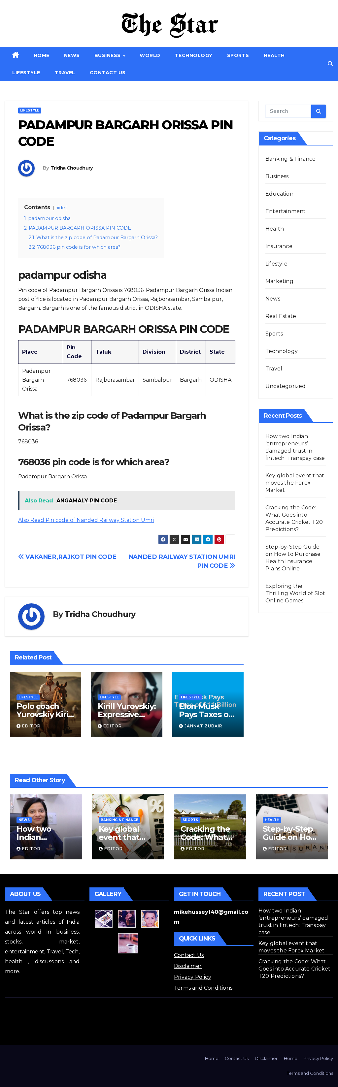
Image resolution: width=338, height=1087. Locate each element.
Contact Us (108, 73)
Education (279, 194)
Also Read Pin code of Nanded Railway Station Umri (86, 520)
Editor (31, 725)
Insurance (278, 246)
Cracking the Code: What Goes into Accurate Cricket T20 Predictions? (294, 968)
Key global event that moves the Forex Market (294, 482)
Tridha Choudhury (72, 168)
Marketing (279, 281)
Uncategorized (285, 386)
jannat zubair (203, 725)
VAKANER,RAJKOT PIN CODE (70, 556)
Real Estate (280, 316)
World (150, 55)
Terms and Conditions (203, 988)
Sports (238, 55)
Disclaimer (188, 966)
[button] (330, 64)
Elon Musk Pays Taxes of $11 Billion (205, 714)
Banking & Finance (290, 159)
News (72, 55)
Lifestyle (26, 73)
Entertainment (285, 211)
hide (60, 207)
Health (274, 55)
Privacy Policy (192, 977)
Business (108, 55)
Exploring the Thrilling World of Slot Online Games (295, 593)
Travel (65, 73)
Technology (194, 55)
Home (42, 55)
